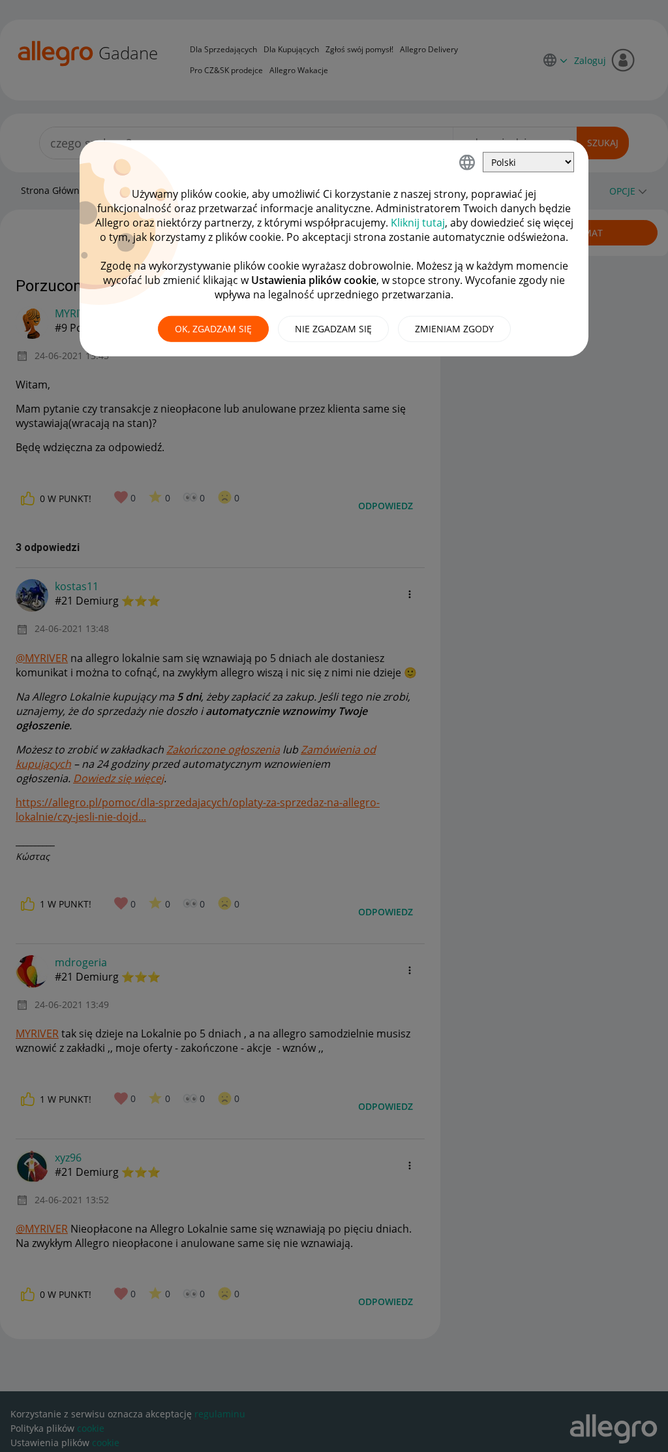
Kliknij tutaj (418, 222)
